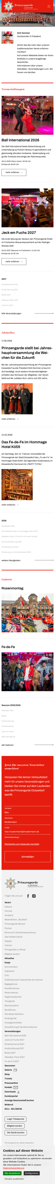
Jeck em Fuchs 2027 (19, 233)
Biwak (4, 716)
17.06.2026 (7, 341)
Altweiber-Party (8, 710)
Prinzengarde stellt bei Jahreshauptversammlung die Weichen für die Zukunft (27, 353)
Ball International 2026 (20, 140)
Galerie (7, 579)
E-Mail (7, 828)
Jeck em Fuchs (8, 731)
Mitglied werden (14, 1126)
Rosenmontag (12, 588)
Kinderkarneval (8, 726)
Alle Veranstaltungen (11, 313)
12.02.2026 (7, 435)
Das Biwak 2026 (8, 526)
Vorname (8, 808)
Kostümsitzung (8, 721)
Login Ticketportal (15, 1119)
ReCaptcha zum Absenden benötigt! (22, 844)
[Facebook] (28, 896)
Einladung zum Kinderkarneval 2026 (16, 552)
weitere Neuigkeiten (11, 560)
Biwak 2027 (6, 295)
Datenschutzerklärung (13, 1168)
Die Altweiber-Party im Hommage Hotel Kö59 (20, 531)
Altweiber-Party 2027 (10, 300)
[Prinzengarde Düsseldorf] (20, 11)
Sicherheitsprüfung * (12, 837)
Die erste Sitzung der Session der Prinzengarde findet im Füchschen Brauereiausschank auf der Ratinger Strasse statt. (27, 242)
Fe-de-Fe (8, 647)
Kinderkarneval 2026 (10, 547)
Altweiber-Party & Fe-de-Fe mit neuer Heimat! (19, 536)
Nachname (9, 818)
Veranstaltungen (13, 89)
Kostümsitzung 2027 (10, 290)
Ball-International (8, 737)
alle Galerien (8, 745)
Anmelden (28, 856)
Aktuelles (8, 332)
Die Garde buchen (15, 1132)
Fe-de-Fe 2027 (7, 305)
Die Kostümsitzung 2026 (12, 542)
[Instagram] (34, 896)
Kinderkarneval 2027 (10, 284)
